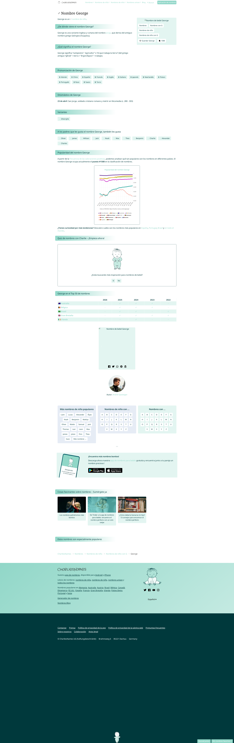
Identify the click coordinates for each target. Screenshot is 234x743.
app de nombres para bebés (123, 460)
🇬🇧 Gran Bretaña (65, 315)
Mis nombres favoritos (221, 741)
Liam (63, 415)
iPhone (107, 575)
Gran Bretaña (97, 590)
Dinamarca (62, 590)
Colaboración (80, 631)
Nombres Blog (64, 603)
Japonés (135, 77)
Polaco (162, 77)
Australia (92, 587)
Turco (98, 82)
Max (117, 138)
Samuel (81, 424)
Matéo (72, 424)
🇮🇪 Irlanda (63, 319)
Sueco (87, 82)
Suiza (69, 593)
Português (65, 82)
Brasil (160, 228)
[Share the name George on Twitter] (113, 366)
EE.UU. (71, 590)
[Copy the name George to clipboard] (125, 366)
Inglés (111, 77)
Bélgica (114, 587)
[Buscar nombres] (147, 2)
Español (87, 77)
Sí (113, 281)
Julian (73, 434)
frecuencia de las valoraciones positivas (87, 158)
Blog (144, 2)
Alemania (83, 587)
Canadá (121, 587)
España (144, 228)
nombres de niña (83, 580)
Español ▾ (152, 599)
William (86, 138)
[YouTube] (153, 589)
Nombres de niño (117, 2)
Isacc (68, 439)
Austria (100, 587)
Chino (75, 77)
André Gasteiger (120, 394)
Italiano (123, 77)
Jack (97, 138)
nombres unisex (115, 580)
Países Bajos (116, 590)
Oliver (63, 138)
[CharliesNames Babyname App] (68, 2)
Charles (64, 143)
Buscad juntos (204, 741)
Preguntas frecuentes (155, 627)
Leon (81, 429)
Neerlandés (149, 77)
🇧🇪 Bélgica (63, 307)
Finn (80, 434)
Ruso (77, 82)
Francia (86, 590)
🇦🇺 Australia (63, 303)
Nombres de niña (101, 2)
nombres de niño (99, 580)
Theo (127, 138)
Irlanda (107, 590)
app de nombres (72, 575)
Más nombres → (79, 439)
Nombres (89, 2)
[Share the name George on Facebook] (109, 366)
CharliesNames (64, 554)
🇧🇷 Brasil (62, 311)
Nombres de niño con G (148, 35)
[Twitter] (145, 589)
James (74, 138)
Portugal (153, 228)
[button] (101, 346)
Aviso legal (93, 631)
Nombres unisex (133, 2)
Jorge (108, 32)
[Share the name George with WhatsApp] (117, 366)
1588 (163, 41)
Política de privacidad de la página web (125, 627)
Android (98, 575)
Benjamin (139, 138)
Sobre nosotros (64, 631)
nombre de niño (79, 19)
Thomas (66, 429)
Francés (99, 77)
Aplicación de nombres (167, 2)
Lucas (70, 415)
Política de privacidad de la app (92, 627)
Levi (74, 429)
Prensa (72, 627)
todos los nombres (66, 582)
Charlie (152, 138)
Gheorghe (65, 119)
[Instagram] (158, 589)
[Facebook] (149, 589)
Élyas (90, 415)
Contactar (62, 627)
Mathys (85, 419)
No (119, 281)
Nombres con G (156, 25)
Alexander (166, 138)
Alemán (64, 77)
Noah (107, 138)
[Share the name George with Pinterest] (121, 366)
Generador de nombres (68, 598)
